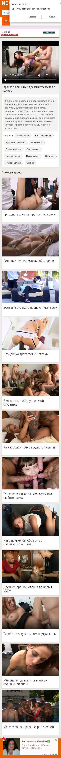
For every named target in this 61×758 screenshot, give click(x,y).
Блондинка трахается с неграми (25, 354)
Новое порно (23, 136)
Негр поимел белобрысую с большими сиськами (22, 542)
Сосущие (49, 156)
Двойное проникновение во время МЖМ (27, 589)
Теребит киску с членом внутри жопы (29, 634)
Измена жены (32, 156)
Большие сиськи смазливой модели (28, 261)
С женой (30, 163)
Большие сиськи (43, 136)
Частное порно (13, 156)
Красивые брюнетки (15, 142)
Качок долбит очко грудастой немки (29, 447)
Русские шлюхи (13, 163)
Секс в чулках (32, 149)
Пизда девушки (13, 149)
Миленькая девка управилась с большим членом (25, 682)
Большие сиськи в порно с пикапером (30, 308)
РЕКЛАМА (49, 33)
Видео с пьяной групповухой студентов (23, 402)
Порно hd (5, 32)
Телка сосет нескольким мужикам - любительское (28, 495)
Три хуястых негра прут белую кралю (29, 214)
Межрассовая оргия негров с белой (28, 727)
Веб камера (36, 142)
